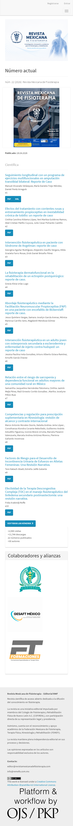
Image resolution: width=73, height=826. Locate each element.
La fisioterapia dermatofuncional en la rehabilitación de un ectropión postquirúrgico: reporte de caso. (34, 276)
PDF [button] (9, 199)
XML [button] (17, 199)
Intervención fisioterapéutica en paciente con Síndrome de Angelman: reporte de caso (34, 244)
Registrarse (53, 3)
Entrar (67, 3)
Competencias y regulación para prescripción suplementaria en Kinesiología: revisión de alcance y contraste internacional (34, 417)
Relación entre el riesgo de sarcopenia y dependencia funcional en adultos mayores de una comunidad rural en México (35, 380)
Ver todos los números (19, 523)
